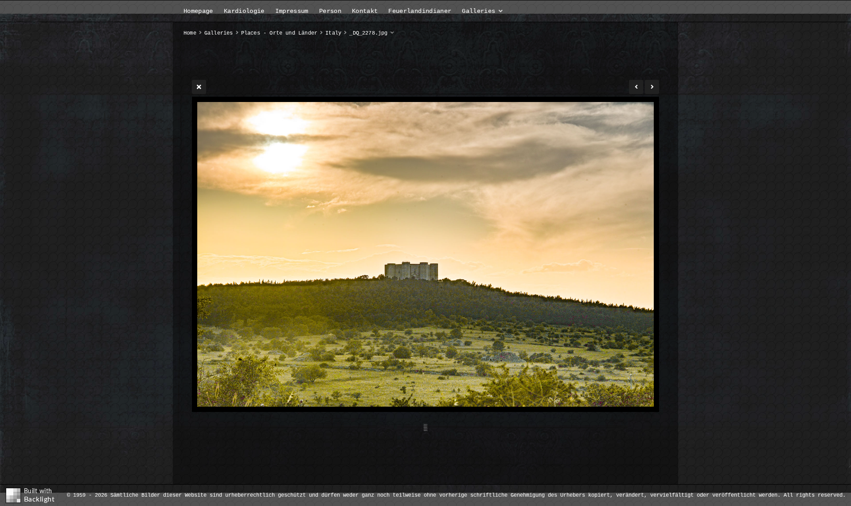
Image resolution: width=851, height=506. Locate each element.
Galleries (478, 11)
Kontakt (365, 11)
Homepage (198, 11)
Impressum (291, 11)
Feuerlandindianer (419, 11)
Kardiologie (244, 11)
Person (330, 11)
